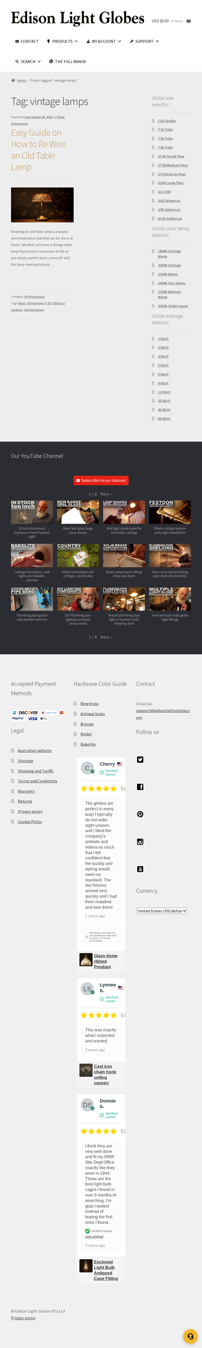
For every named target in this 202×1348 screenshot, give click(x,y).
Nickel (86, 733)
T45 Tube (165, 147)
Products (62, 41)
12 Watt (164, 392)
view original (94, 1237)
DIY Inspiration (34, 297)
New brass (89, 703)
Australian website (35, 750)
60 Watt (164, 418)
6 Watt (163, 374)
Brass (22, 303)
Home (21, 80)
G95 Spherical (169, 209)
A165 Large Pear (171, 182)
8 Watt (163, 383)
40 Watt (164, 409)
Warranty (26, 791)
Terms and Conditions (37, 780)
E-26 (48, 303)
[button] (106, 494)
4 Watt (163, 356)
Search (28, 61)
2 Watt (163, 338)
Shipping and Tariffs (35, 771)
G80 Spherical (169, 200)
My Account (104, 41)
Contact (30, 41)
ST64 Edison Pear (172, 174)
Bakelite (88, 744)
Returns (25, 801)
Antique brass (92, 713)
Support (144, 41)
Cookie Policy (30, 821)
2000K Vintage (169, 265)
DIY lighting (36, 303)
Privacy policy (30, 811)
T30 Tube (165, 138)
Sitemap (25, 760)
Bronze (87, 724)
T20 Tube (165, 129)
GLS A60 (164, 191)
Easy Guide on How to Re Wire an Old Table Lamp (38, 150)
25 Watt (164, 400)
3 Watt (163, 347)
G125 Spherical (170, 218)
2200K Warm (168, 274)
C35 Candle (167, 120)
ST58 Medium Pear (173, 165)
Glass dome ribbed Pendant (106, 961)
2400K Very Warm (171, 283)
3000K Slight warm (173, 306)
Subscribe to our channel (104, 480)
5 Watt (163, 365)
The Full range (70, 61)
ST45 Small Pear (171, 156)
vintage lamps (34, 310)
